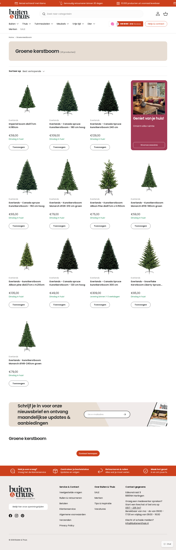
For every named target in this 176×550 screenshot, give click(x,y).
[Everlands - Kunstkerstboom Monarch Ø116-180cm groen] (149, 177)
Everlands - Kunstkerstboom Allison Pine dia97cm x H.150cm (107, 204)
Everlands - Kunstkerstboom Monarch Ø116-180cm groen (147, 204)
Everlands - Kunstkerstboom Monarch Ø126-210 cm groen (66, 204)
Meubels (61, 23)
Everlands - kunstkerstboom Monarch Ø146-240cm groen (25, 362)
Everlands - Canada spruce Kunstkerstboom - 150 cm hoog (26, 204)
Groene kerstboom (24, 37)
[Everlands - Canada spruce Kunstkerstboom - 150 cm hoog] (27, 177)
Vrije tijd (76, 23)
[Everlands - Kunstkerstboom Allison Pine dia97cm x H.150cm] (108, 177)
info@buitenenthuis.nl (137, 523)
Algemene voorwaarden (72, 514)
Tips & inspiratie (103, 503)
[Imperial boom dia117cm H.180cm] (27, 98)
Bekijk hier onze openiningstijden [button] (28, 506)
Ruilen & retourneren (70, 498)
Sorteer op (15, 71)
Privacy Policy (66, 525)
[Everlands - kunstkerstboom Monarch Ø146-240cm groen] (27, 335)
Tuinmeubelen (42, 23)
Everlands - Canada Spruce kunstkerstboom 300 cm (105, 283)
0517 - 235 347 (133, 507)
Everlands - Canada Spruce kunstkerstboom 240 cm (105, 125)
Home (11, 37)
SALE (22, 29)
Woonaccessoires (149, 145)
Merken (13, 29)
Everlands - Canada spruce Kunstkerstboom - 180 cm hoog (67, 125)
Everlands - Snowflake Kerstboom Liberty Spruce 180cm (146, 285)
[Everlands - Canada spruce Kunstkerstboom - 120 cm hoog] (68, 256)
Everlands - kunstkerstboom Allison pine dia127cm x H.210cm (26, 283)
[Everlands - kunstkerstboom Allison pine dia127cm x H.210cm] (27, 256)
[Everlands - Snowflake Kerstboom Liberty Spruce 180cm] (149, 256)
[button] (166, 14)
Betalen (63, 503)
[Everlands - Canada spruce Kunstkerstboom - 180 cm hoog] (68, 98)
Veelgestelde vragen (70, 492)
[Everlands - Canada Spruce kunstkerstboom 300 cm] (108, 256)
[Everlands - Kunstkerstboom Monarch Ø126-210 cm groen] (68, 177)
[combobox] (91, 13)
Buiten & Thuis (21, 540)
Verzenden (65, 520)
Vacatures (100, 509)
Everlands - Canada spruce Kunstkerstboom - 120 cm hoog (67, 283)
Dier (90, 23)
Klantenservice (67, 509)
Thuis (25, 23)
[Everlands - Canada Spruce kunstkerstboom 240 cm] (108, 98)
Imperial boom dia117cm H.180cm (22, 125)
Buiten (12, 23)
